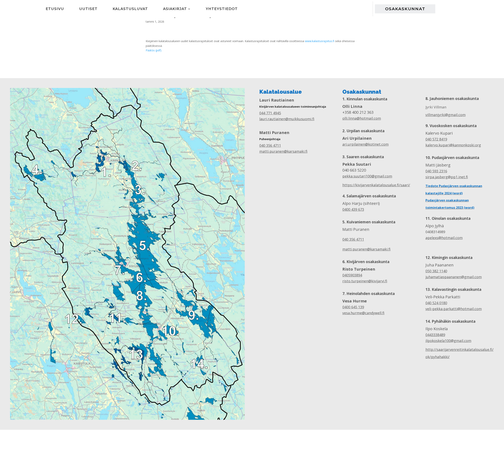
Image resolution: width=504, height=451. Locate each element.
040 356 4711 (270, 145)
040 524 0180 (436, 302)
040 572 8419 (436, 139)
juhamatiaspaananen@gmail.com (453, 276)
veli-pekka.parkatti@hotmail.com (453, 308)
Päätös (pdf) (153, 50)
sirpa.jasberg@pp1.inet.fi (446, 177)
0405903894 (352, 275)
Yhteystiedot (222, 9)
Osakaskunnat (405, 8)
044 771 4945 (270, 113)
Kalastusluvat (130, 9)
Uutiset (88, 9)
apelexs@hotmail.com (444, 237)
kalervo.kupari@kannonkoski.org (453, 145)
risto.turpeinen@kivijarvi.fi (364, 281)
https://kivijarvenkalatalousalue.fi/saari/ (376, 185)
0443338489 (435, 334)
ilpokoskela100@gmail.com (448, 340)
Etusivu (55, 9)
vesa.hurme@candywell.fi (363, 313)
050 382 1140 (436, 271)
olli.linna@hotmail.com (361, 118)
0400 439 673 (353, 209)
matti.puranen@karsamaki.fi (283, 151)
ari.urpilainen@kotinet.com (365, 144)
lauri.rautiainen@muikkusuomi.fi (286, 118)
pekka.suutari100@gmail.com (367, 176)
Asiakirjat (175, 9)
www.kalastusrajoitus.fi (319, 41)
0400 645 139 (353, 307)
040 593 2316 (436, 171)
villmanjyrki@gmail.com (445, 114)
